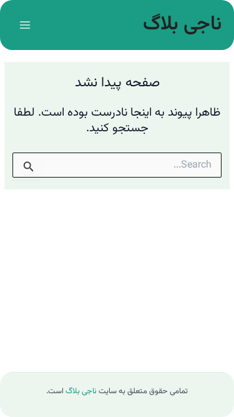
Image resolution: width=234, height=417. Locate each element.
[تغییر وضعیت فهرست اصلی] (24, 25)
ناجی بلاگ (182, 24)
